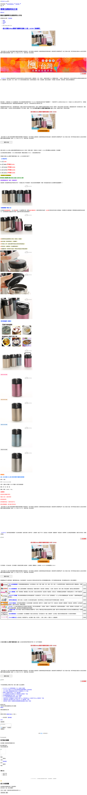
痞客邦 (8, 714)
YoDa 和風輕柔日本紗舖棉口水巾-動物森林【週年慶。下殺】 (15, 693)
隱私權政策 (50, 778)
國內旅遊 (10, 717)
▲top (1, 719)
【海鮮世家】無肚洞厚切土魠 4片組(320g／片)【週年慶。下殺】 (16, 699)
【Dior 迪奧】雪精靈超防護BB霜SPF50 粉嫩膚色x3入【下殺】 (16, 691)
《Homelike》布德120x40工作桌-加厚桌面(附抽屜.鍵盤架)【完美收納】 (17, 689)
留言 (11, 714)
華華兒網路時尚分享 (9, 9)
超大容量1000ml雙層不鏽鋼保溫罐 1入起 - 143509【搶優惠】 (22, 28)
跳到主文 (2, 12)
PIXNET (34, 778)
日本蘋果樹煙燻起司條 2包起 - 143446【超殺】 (12, 695)
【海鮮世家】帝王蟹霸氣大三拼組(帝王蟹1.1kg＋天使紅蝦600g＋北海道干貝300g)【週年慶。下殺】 (23, 698)
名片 (4, 23)
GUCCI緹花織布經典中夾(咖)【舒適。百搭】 (12, 696)
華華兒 (1, 707)
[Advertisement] (43, 90)
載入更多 (2, 721)
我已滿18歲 (3, 792)
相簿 (4, 20)
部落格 (4, 22)
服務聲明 (54, 778)
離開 (7, 792)
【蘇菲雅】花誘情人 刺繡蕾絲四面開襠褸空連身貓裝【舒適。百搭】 (17, 701)
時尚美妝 (10, 18)
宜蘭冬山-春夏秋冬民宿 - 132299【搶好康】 (12, 692)
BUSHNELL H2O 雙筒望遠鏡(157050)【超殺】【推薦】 (14, 688)
